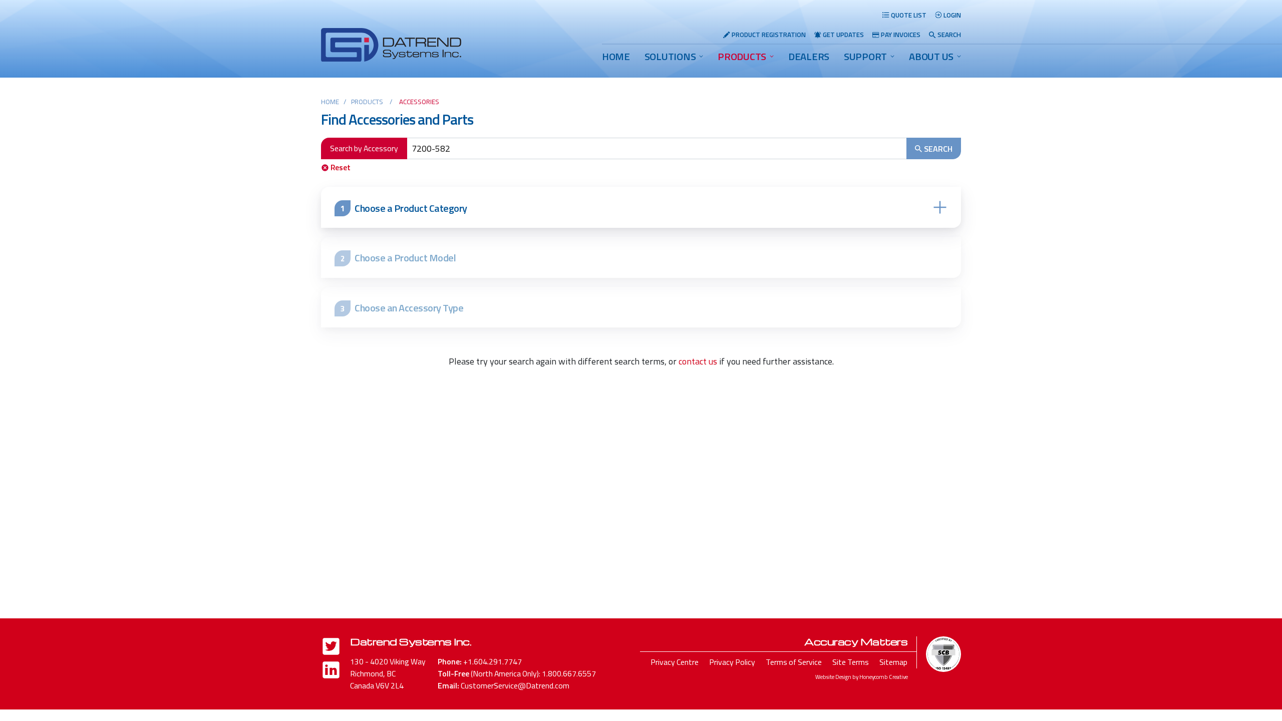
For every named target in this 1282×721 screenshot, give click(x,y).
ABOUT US (931, 56)
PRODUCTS (742, 56)
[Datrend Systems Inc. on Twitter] (331, 648)
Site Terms (850, 662)
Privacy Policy (732, 662)
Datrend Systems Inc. (410, 641)
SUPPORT (865, 56)
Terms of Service (794, 662)
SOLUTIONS (670, 56)
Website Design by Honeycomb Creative (861, 676)
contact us (698, 361)
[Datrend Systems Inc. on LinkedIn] (331, 671)
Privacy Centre (675, 662)
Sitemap (893, 662)
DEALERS (808, 56)
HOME (616, 56)
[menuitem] (616, 57)
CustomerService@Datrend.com (515, 685)
